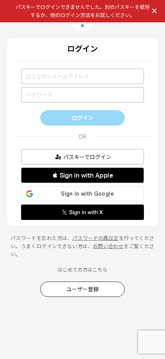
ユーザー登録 (82, 289)
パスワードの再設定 (96, 238)
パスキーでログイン (87, 157)
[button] (82, 175)
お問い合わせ (108, 246)
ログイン (82, 117)
